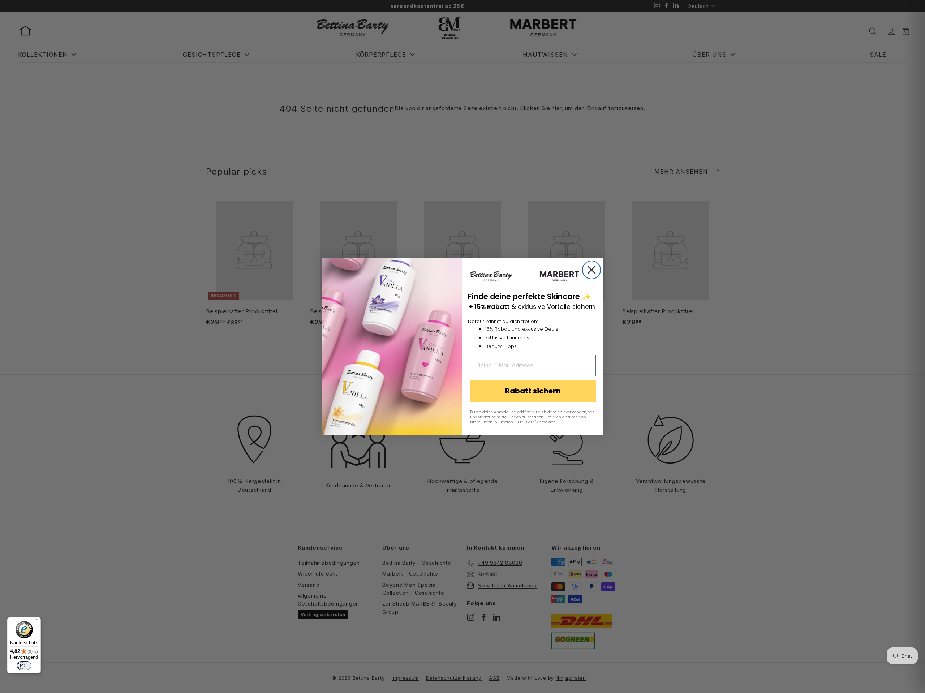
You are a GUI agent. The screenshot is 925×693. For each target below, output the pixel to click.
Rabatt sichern (533, 391)
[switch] (24, 665)
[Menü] (36, 621)
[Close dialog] (591, 270)
